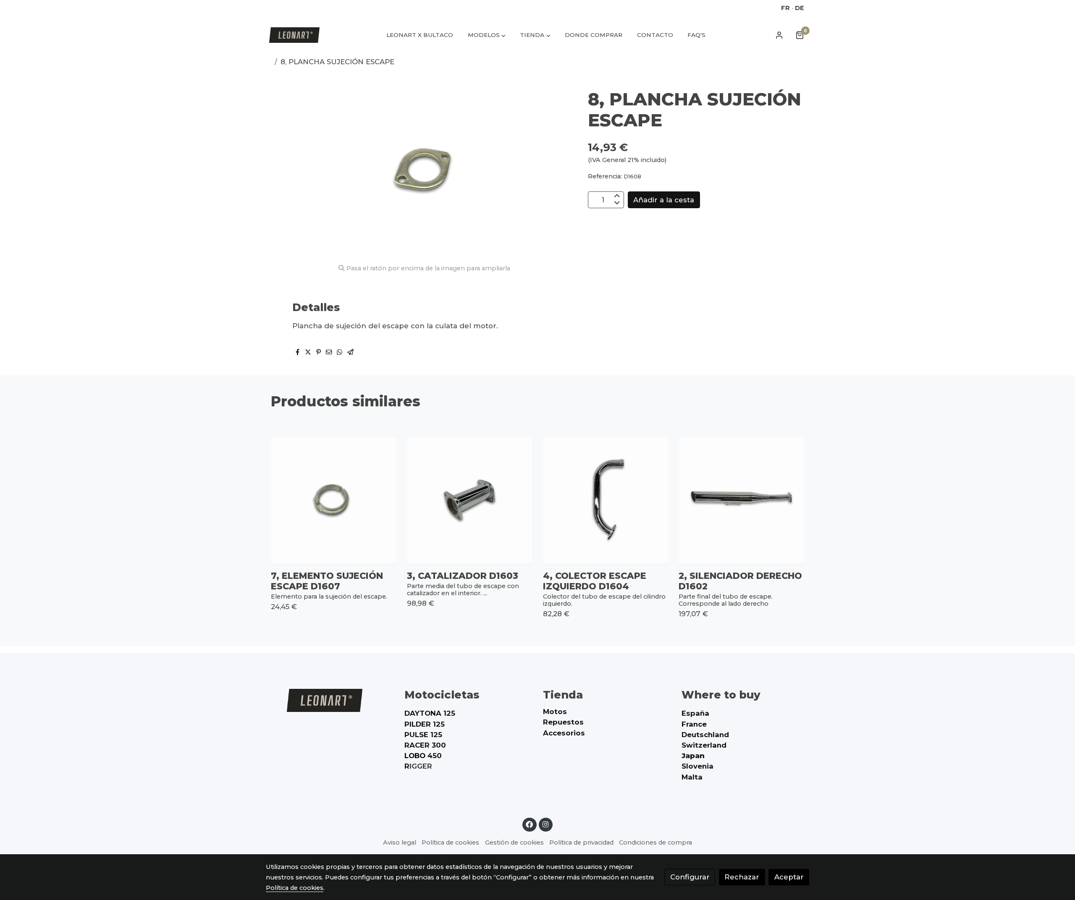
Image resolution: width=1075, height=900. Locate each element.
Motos (555, 711)
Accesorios (564, 733)
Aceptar (789, 877)
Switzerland (704, 745)
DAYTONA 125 (429, 713)
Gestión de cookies (514, 842)
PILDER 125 (424, 724)
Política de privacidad (581, 842)
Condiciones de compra (655, 842)
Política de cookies (450, 842)
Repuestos (563, 722)
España (695, 713)
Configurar (690, 877)
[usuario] (779, 35)
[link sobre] (329, 700)
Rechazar (741, 877)
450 (423, 755)
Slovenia (697, 766)
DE (799, 8)
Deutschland (705, 734)
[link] (294, 35)
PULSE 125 (423, 734)
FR (785, 8)
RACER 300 (425, 745)
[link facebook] (529, 823)
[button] (487, 34)
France (694, 724)
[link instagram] (545, 823)
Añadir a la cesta (663, 200)
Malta (692, 777)
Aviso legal (399, 842)
